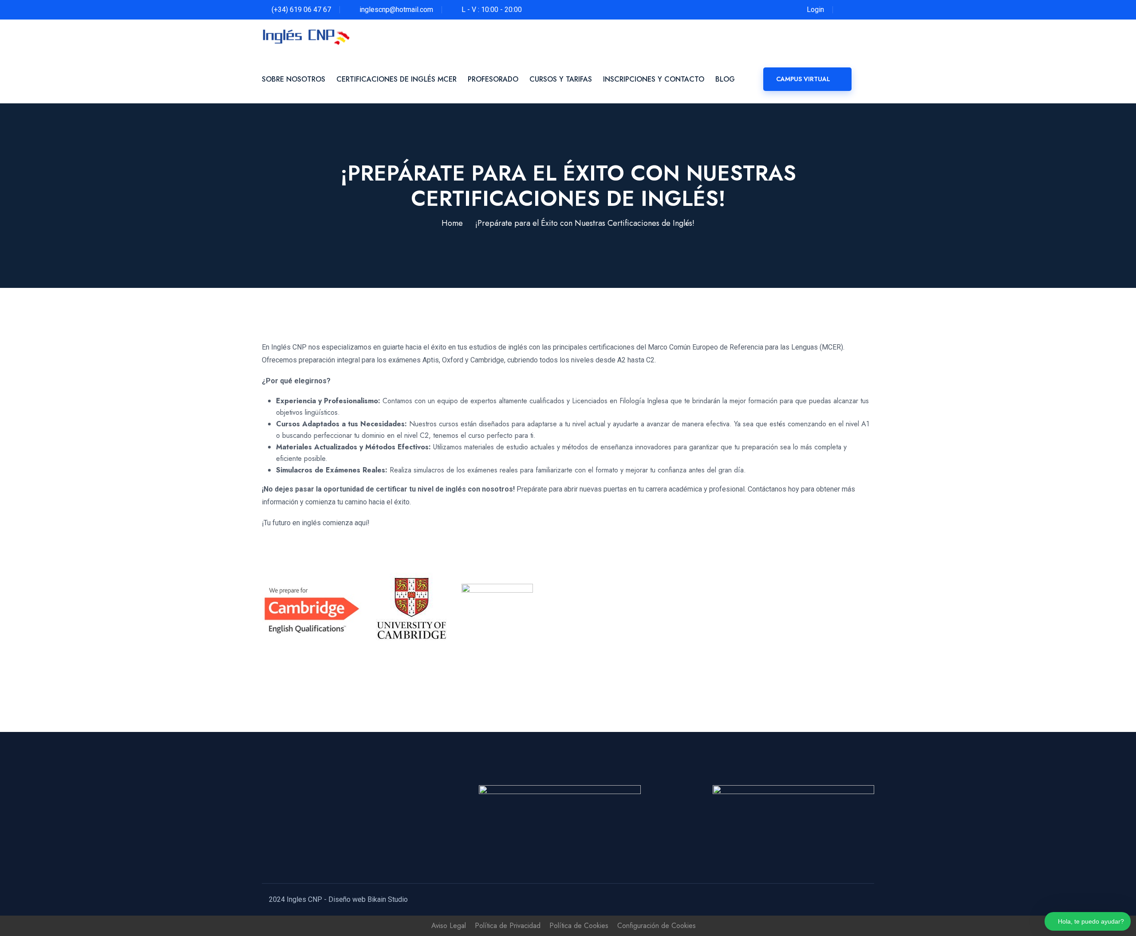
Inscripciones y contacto (653, 79)
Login (815, 9)
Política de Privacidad (507, 925)
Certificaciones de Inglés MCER (396, 79)
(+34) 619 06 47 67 (301, 9)
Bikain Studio (387, 899)
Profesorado (493, 79)
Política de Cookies (578, 925)
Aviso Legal (448, 925)
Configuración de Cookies (656, 925)
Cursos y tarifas (560, 79)
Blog (725, 79)
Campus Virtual (803, 79)
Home (452, 223)
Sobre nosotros (293, 79)
